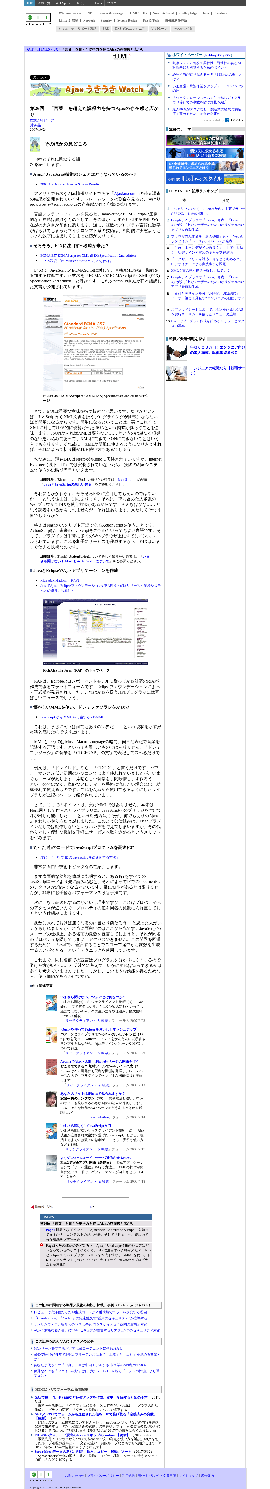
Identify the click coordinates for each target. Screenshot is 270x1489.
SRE (106, 29)
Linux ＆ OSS (68, 20)
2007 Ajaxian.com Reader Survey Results (69, 184)
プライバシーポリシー (103, 1475)
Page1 (50, 1230)
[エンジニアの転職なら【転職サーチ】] (176, 373)
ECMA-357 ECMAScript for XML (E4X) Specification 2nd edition (88, 256)
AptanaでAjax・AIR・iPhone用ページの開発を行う (99, 1061)
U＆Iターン (159, 29)
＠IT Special (63, 3)
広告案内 (207, 1475)
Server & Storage (111, 13)
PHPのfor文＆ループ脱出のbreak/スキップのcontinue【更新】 (82, 1435)
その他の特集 (183, 29)
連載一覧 (44, 3)
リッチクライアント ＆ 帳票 (86, 1021)
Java (205, 13)
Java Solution (127, 480)
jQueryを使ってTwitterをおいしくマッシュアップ (98, 1029)
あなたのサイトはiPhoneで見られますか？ (93, 1094)
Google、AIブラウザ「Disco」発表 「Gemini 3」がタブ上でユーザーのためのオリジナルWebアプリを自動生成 (207, 224)
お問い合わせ (74, 1475)
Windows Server (70, 13)
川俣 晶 (35, 125)
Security (106, 20)
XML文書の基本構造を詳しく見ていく (200, 270)
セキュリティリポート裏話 (78, 29)
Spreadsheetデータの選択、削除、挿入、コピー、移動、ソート (83, 1451)
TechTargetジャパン (218, 55)
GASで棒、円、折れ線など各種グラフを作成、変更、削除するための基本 (91, 1397)
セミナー (82, 3)
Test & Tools (151, 20)
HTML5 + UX (138, 13)
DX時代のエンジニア (130, 29)
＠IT (30, 49)
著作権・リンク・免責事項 (157, 1475)
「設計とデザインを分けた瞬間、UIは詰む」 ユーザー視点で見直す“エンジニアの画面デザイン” (208, 298)
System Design (127, 20)
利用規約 (128, 1475)
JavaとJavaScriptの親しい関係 (67, 484)
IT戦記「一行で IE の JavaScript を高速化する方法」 (79, 857)
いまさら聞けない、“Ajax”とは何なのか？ (93, 997)
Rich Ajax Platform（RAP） (60, 580)
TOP (30, 3)
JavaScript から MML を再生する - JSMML (72, 717)
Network (89, 20)
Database (220, 13)
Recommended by (213, 120)
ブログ (112, 3)
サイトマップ (188, 1475)
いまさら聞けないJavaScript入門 (85, 1126)
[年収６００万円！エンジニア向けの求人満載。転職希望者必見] (176, 353)
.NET (90, 13)
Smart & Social (163, 13)
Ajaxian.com (124, 193)
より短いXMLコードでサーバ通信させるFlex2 (96, 1158)
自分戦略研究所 (176, 20)
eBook (98, 3)
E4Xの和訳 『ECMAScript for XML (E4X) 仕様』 (76, 261)
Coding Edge (188, 13)
